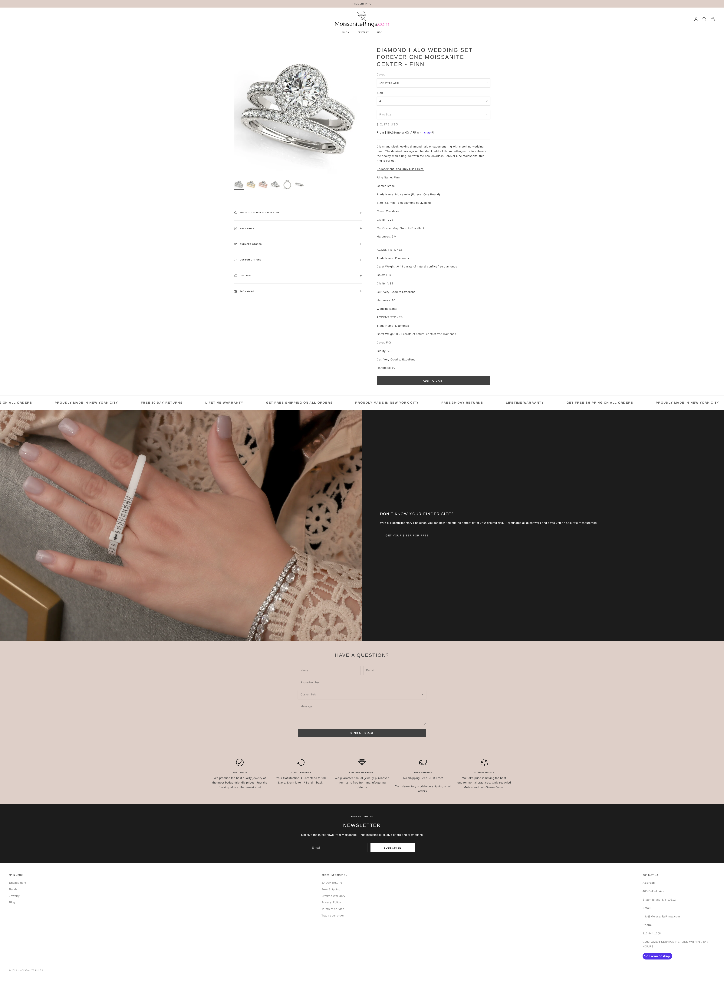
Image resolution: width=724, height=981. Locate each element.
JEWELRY (363, 32)
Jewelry (14, 895)
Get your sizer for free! (408, 535)
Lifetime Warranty (333, 895)
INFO (379, 32)
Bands (13, 889)
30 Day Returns (332, 882)
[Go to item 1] (239, 184)
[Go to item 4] (275, 184)
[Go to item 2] (251, 184)
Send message (362, 732)
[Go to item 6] (299, 184)
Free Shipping (330, 889)
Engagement (17, 882)
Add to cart (433, 380)
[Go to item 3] (263, 184)
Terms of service (332, 908)
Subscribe (392, 847)
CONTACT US (650, 875)
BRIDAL (346, 32)
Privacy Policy (331, 902)
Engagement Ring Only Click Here (400, 169)
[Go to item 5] (287, 184)
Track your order (332, 915)
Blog (12, 902)
